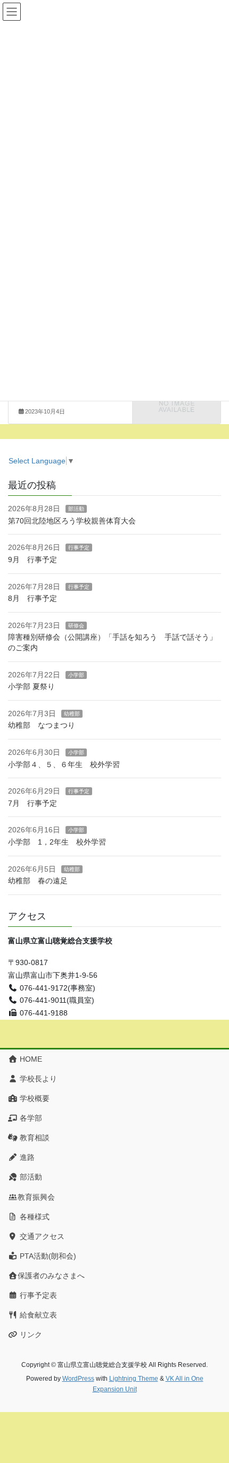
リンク (30, 1334)
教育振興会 (36, 1197)
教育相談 (34, 1137)
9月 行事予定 (32, 559)
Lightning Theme (133, 1378)
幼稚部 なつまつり (41, 725)
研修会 (76, 626)
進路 (26, 1157)
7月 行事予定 (32, 803)
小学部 (76, 675)
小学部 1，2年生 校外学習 (57, 842)
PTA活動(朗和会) (47, 1256)
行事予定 (78, 547)
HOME (30, 1059)
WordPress (78, 1378)
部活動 (76, 509)
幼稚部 (72, 714)
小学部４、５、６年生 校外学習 (67, 764)
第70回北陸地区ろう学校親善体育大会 (72, 521)
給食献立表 (37, 1315)
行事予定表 (37, 1295)
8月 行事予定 (32, 598)
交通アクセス (41, 1236)
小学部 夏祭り (31, 686)
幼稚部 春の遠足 (38, 880)
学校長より (37, 1078)
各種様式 (34, 1216)
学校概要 (34, 1098)
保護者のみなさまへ (51, 1275)
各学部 (30, 1118)
